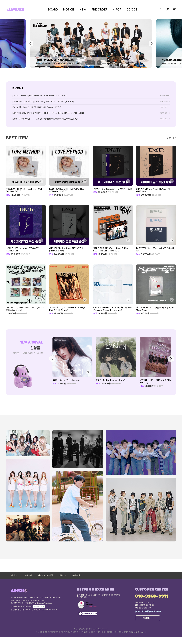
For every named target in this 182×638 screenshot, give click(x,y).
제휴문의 (76, 575)
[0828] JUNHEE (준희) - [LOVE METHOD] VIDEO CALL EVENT (67, 190)
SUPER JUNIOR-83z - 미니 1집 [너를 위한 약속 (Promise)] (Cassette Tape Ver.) (112, 308)
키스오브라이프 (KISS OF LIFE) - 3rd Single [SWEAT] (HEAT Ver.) (67, 308)
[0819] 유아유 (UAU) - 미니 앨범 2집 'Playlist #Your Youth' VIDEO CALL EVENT (46, 119)
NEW (82, 9)
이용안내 (62, 575)
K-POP (117, 9)
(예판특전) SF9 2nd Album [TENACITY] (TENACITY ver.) (66, 249)
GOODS (132, 9)
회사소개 (15, 575)
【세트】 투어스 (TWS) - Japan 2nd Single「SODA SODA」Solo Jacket (26, 308)
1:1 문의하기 (147, 618)
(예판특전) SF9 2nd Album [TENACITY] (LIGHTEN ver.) (22, 249)
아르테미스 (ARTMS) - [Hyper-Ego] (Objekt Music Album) (155, 308)
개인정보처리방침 (45, 575)
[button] (152, 43)
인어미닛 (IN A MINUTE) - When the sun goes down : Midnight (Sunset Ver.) (159, 381)
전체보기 (170, 137)
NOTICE (68, 9)
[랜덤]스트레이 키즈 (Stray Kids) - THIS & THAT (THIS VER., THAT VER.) (110, 249)
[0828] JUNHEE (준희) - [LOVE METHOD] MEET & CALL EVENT (40, 95)
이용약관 (28, 575)
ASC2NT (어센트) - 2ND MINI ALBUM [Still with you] (114, 381)
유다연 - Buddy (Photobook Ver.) (66, 380)
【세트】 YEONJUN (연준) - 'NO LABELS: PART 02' (155, 249)
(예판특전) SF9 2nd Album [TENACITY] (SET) (112, 189)
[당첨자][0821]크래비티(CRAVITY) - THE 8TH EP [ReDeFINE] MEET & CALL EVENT (48, 113)
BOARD (53, 9)
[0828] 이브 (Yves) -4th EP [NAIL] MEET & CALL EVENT (37, 107)
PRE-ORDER (99, 9)
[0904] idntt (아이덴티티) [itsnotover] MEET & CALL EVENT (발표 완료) (43, 101)
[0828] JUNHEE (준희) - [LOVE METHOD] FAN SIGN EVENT (24, 190)
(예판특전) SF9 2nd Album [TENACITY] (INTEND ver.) (153, 190)
